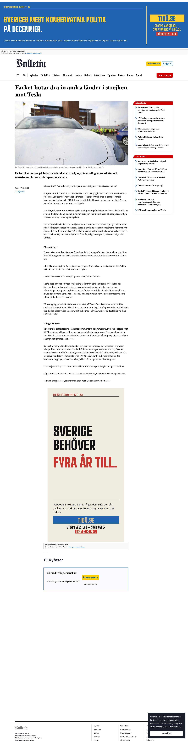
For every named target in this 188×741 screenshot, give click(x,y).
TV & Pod (45, 75)
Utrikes (56, 75)
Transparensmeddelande (33, 53)
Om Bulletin (124, 726)
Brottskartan (165, 75)
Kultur (130, 75)
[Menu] (18, 75)
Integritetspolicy (125, 733)
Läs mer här (175, 727)
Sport (139, 75)
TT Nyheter (20, 191)
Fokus (121, 75)
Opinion (112, 75)
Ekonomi (67, 75)
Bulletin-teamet (125, 729)
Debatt (87, 75)
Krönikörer (99, 75)
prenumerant (73, 581)
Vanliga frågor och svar (128, 736)
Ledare (78, 75)
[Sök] (24, 75)
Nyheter (34, 75)
